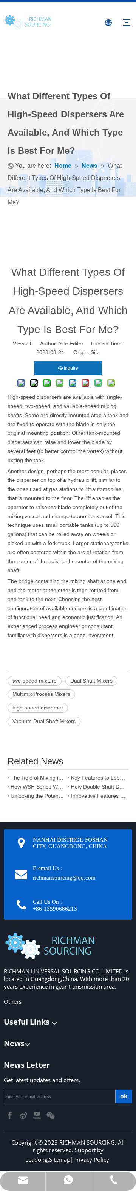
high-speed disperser (37, 708)
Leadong (36, 1159)
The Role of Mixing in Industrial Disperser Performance (38, 778)
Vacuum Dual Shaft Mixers (44, 721)
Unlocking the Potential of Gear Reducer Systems (38, 796)
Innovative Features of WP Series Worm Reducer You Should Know (98, 796)
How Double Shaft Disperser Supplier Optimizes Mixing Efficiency (98, 787)
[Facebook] (10, 1115)
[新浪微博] (24, 1115)
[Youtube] (38, 1115)
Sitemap (59, 1159)
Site (95, 352)
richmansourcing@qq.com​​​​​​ (64, 878)
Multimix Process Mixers (41, 694)
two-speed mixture (34, 681)
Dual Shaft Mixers (91, 681)
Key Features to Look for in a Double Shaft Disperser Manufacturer (98, 778)
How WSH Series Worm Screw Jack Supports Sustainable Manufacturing (38, 787)
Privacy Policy (91, 1159)
